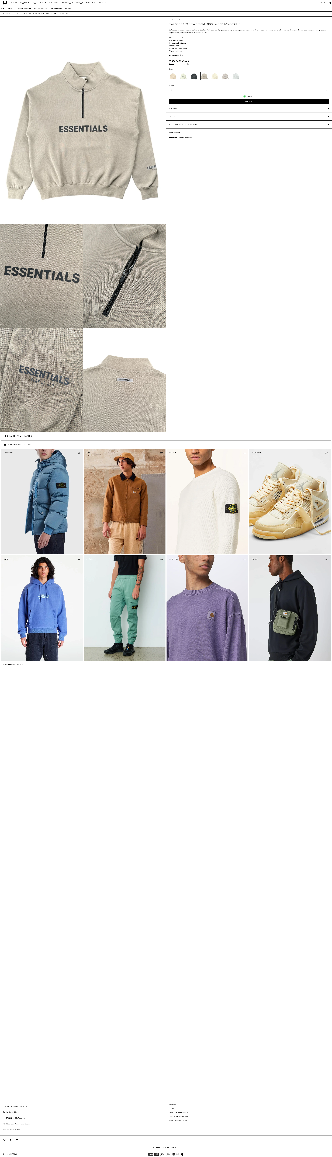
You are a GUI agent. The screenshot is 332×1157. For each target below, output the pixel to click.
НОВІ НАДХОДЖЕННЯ (20, 3)
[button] (173, 76)
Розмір (171, 85)
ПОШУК (322, 3)
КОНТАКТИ (90, 3)
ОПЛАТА (172, 116)
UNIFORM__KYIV (17, 664)
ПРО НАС (102, 3)
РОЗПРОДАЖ (67, 3)
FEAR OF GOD (19, 14)
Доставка (171, 64)
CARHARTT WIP (56, 8)
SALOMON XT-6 (40, 8)
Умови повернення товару (178, 1112)
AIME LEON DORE (23, 8)
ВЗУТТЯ (43, 3)
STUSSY (68, 8)
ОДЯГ (35, 3)
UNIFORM (6, 14)
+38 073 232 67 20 (10, 1118)
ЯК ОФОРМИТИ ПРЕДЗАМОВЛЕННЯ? (183, 124)
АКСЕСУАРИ (54, 3)
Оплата (171, 1108)
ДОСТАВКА (173, 109)
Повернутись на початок (166, 1147)
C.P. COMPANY (7, 8)
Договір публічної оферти (178, 1120)
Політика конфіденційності (178, 1116)
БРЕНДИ (79, 3)
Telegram (21, 1118)
